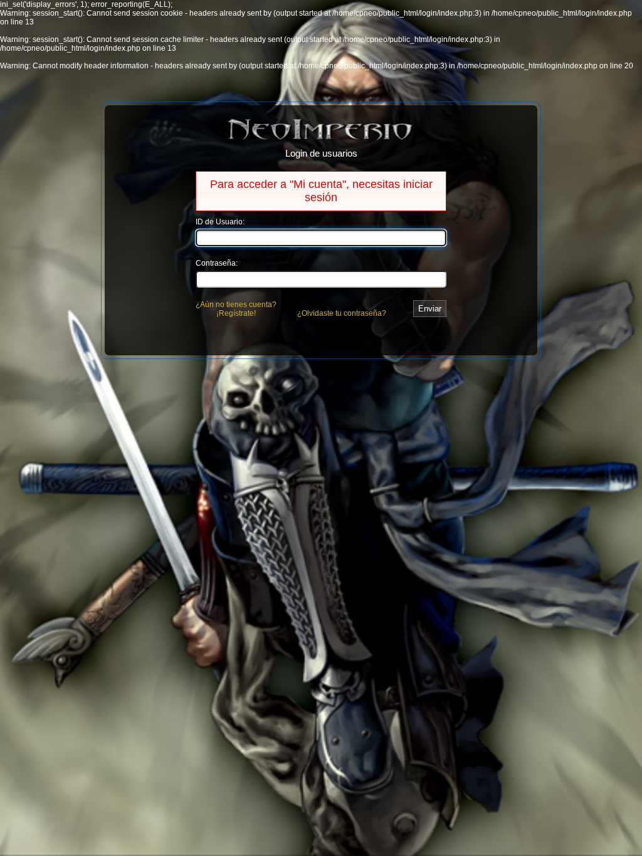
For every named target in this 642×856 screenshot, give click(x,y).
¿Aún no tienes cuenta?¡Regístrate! (236, 309)
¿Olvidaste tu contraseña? (341, 313)
